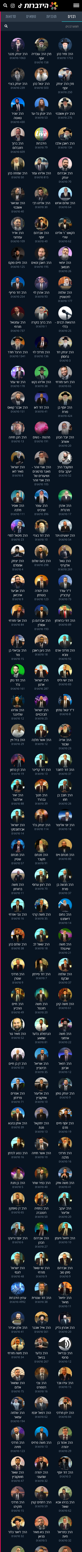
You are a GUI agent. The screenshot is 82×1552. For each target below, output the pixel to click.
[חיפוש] (6, 26)
